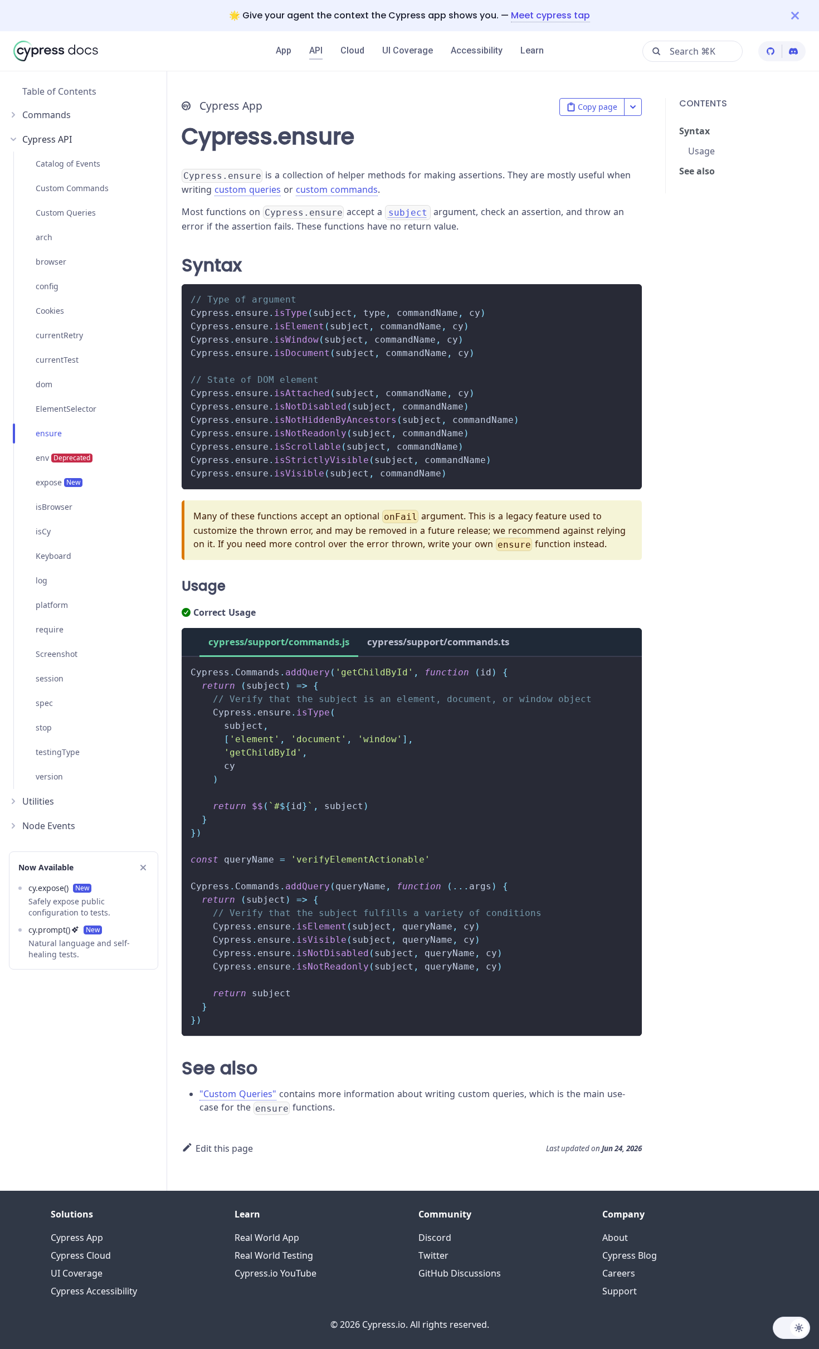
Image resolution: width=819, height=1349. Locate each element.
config (47, 286)
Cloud (352, 50)
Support (619, 1291)
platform (52, 605)
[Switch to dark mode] (791, 1328)
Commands (46, 115)
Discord (434, 1237)
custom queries (247, 189)
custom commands (337, 189)
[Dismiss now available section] (143, 867)
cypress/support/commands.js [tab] (278, 641)
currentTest (57, 359)
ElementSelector (66, 408)
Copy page (597, 106)
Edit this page (224, 1148)
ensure (49, 433)
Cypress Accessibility (94, 1291)
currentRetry (59, 335)
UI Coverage (407, 50)
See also (697, 171)
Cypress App (77, 1237)
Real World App (267, 1237)
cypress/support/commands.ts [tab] (438, 641)
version (49, 776)
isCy (43, 531)
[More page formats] (633, 107)
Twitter (433, 1255)
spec (44, 703)
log (41, 580)
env (63, 457)
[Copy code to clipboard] (628, 298)
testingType (58, 752)
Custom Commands (72, 188)
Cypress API (47, 139)
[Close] (805, 15)
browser (51, 261)
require (50, 629)
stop (44, 727)
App (283, 50)
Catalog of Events (68, 163)
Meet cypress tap (550, 15)
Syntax (694, 131)
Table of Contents (59, 91)
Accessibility (477, 50)
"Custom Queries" (237, 1094)
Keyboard (53, 556)
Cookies (50, 310)
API (316, 50)
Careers (618, 1273)
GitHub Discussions (459, 1273)
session (50, 678)
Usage (701, 151)
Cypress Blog (629, 1255)
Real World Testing (274, 1255)
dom (44, 384)
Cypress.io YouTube (275, 1273)
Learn (532, 50)
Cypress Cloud (81, 1255)
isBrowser (54, 506)
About (615, 1237)
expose (58, 482)
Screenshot (56, 654)
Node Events (48, 826)
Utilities (38, 801)
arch (44, 237)
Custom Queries (66, 212)
